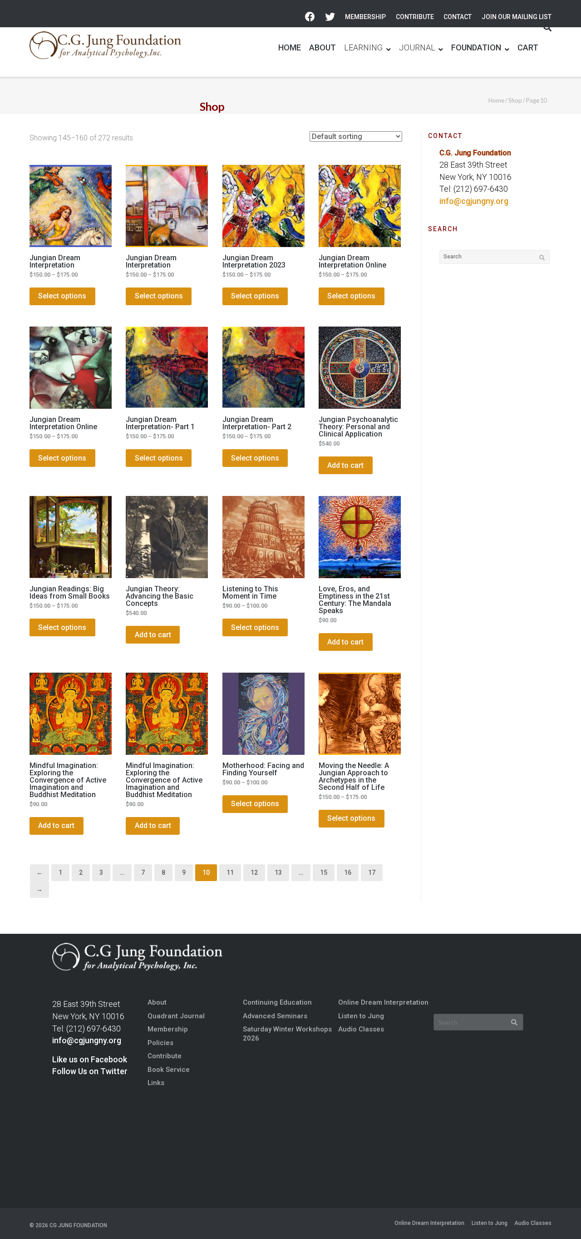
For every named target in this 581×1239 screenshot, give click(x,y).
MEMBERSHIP (365, 16)
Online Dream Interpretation (383, 1002)
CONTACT (457, 16)
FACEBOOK (310, 17)
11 (230, 872)
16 (347, 872)
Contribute (165, 1056)
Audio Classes (361, 1029)
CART (527, 47)
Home (496, 100)
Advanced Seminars (275, 1016)
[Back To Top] (559, 1217)
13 (278, 872)
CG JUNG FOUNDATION (78, 1225)
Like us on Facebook (89, 1059)
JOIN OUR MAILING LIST (516, 16)
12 (254, 872)
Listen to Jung (361, 1016)
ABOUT (322, 47)
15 (323, 872)
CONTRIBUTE (415, 16)
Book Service (169, 1070)
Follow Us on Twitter (90, 1071)
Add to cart (345, 465)
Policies (160, 1043)
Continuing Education (277, 1002)
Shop (515, 100)
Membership (168, 1029)
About (157, 1002)
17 (371, 872)
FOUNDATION (476, 47)
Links (156, 1083)
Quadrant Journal (176, 1016)
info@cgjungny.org (473, 201)
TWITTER (330, 17)
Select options (62, 296)
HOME (289, 47)
